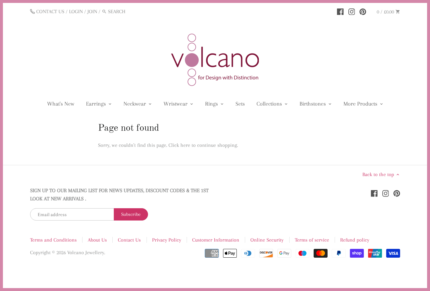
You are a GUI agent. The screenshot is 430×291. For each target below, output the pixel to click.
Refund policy (354, 240)
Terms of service (312, 240)
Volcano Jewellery (85, 252)
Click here (179, 145)
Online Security (266, 240)
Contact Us (129, 240)
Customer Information (215, 240)
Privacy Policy (166, 240)
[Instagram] (351, 11)
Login (76, 11)
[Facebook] (340, 11)
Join (92, 11)
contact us (50, 11)
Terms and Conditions (53, 240)
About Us (97, 240)
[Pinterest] (363, 11)
